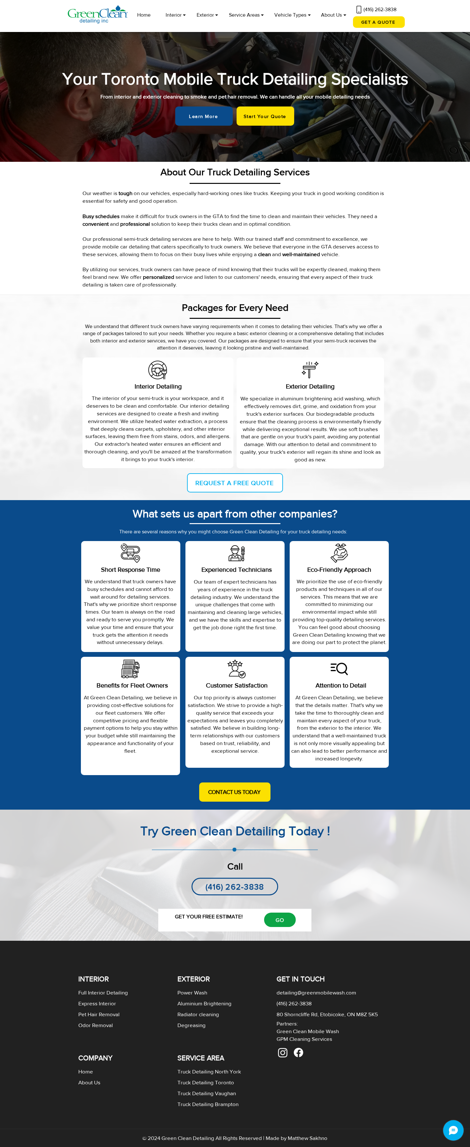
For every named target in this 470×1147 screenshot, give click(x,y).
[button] (173, 15)
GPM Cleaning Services (304, 1039)
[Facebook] (298, 1052)
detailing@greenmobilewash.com (316, 992)
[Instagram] (283, 1052)
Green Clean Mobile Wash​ (308, 1031)
